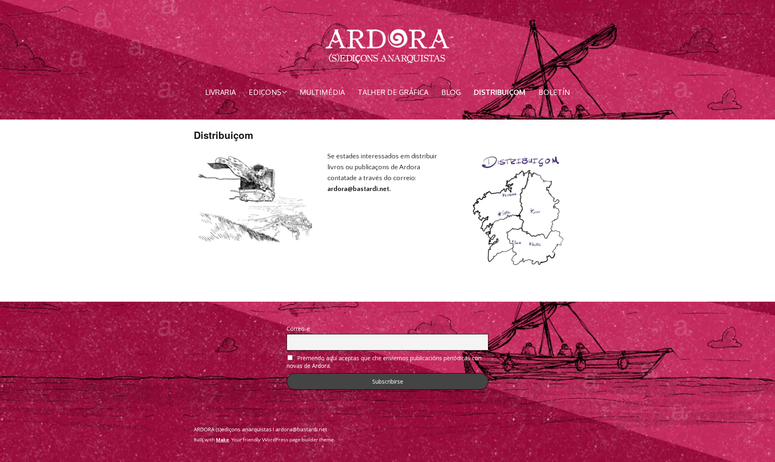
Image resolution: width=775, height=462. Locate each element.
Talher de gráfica (393, 92)
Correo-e (298, 328)
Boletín (554, 92)
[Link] (577, 430)
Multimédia (322, 92)
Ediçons (265, 92)
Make (222, 440)
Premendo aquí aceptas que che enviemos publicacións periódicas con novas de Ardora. (384, 362)
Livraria (220, 92)
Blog (451, 92)
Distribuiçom (500, 92)
